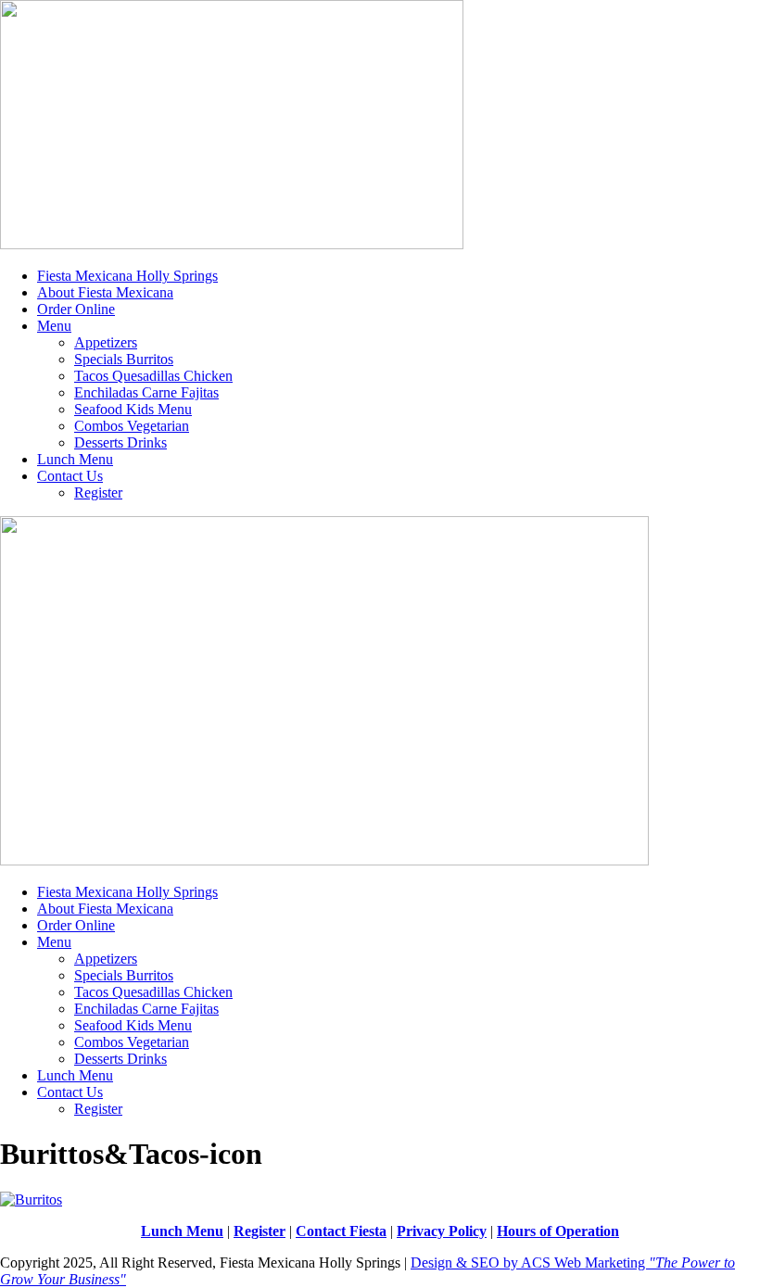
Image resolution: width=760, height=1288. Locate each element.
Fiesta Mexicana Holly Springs (127, 276)
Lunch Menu (75, 459)
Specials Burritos (123, 359)
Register (98, 492)
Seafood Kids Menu (133, 409)
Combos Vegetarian (131, 426)
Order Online (76, 309)
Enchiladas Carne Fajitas (146, 392)
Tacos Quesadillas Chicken (153, 376)
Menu (54, 326)
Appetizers (105, 342)
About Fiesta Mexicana (105, 292)
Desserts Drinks (120, 442)
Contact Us (70, 476)
